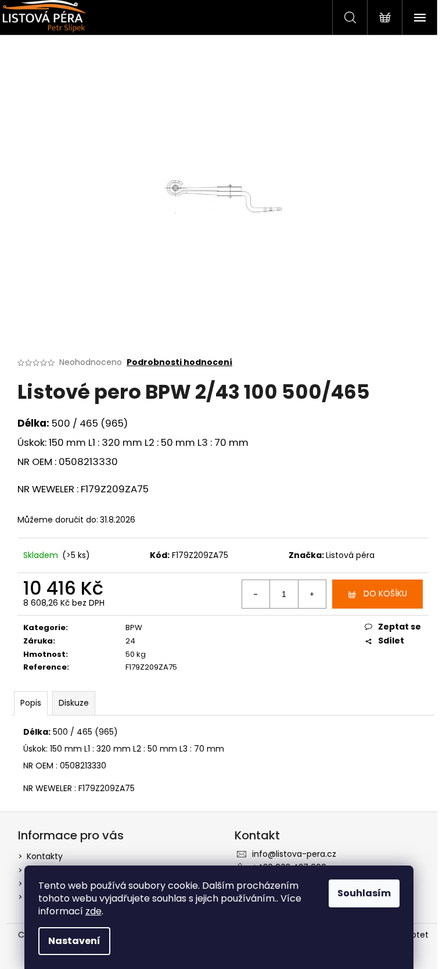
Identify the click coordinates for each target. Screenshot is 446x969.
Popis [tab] (30, 703)
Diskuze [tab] (74, 703)
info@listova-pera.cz (294, 854)
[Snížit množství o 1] (256, 594)
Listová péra (350, 555)
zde (93, 911)
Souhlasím (364, 893)
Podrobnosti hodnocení (179, 362)
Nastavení (74, 940)
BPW (133, 627)
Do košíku (385, 593)
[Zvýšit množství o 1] (312, 594)
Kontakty (45, 856)
